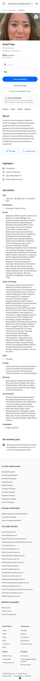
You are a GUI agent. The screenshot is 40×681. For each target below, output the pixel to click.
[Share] (36, 17)
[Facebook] (20, 678)
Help (4, 647)
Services (5, 109)
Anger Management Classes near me (14, 539)
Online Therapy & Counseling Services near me (17, 589)
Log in (4, 634)
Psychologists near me (9, 535)
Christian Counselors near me (11, 576)
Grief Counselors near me (10, 559)
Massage (24, 630)
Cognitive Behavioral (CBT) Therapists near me (17, 542)
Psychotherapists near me (10, 549)
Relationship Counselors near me (13, 562)
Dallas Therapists (7, 485)
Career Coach (6, 611)
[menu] (3, 3)
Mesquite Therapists (8, 495)
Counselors (24, 637)
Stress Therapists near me (10, 566)
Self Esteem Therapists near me (12, 593)
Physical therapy (26, 644)
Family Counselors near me (11, 552)
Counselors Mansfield (9, 517)
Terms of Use (22, 673)
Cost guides (6, 659)
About (13, 109)
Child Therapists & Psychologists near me (15, 582)
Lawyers (23, 634)
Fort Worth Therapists (9, 478)
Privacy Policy (7, 676)
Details (20, 109)
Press (4, 640)
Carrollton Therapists (9, 489)
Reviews (28, 109)
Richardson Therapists (9, 499)
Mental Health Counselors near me (13, 555)
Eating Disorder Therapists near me (13, 579)
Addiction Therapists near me (11, 586)
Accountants (25, 640)
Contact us (6, 644)
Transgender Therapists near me (12, 572)
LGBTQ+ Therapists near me (11, 596)
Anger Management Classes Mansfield (14, 514)
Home (4, 10)
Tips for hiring (6, 656)
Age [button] (5, 72)
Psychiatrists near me (9, 532)
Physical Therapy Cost (9, 614)
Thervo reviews (26, 665)
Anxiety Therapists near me (11, 569)
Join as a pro (25, 656)
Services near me (8, 662)
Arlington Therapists (8, 472)
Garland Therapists (8, 502)
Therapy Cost (6, 607)
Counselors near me (8, 545)
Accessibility (18, 676)
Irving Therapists (7, 482)
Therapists (12, 10)
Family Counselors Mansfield (11, 520)
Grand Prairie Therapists (10, 475)
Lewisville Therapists (8, 492)
